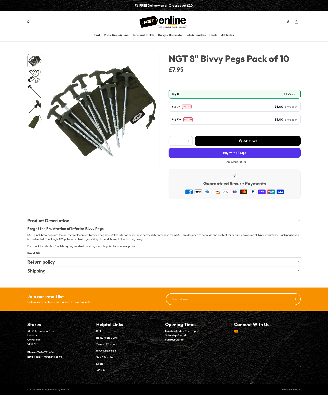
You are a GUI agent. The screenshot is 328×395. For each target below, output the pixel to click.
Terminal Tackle (105, 344)
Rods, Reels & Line (107, 337)
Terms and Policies (291, 389)
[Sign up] (295, 299)
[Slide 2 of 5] (35, 76)
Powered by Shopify (58, 389)
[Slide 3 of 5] (35, 91)
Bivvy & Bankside (106, 350)
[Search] (28, 21)
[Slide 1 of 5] (35, 61)
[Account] (288, 21)
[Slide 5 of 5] (35, 122)
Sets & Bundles (104, 357)
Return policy (41, 262)
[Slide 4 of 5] (35, 107)
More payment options (235, 161)
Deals (99, 363)
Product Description (48, 220)
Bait (98, 331)
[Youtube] (236, 331)
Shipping (36, 271)
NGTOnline (41, 389)
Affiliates (101, 370)
